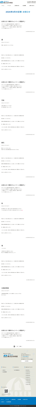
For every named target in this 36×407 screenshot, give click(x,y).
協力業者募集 (9, 401)
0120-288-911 (25, 356)
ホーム (3, 5)
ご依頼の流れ (16, 5)
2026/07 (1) (28, 373)
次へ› (18, 346)
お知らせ (4, 370)
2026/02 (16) (28, 382)
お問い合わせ (31, 5)
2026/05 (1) (28, 377)
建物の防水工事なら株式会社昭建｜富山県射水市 (7, 2)
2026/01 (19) (28, 384)
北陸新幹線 (5, 288)
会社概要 (24, 5)
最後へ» (21, 346)
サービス (9, 5)
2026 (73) (27, 370)
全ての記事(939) (16, 370)
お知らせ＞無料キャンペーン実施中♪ (13, 21)
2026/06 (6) (28, 375)
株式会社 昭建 (16, 405)
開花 (2, 143)
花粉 (2, 100)
